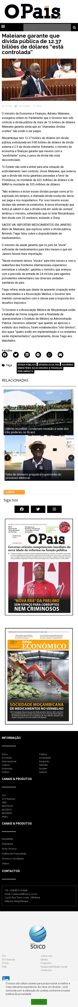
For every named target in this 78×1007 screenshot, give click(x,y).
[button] (3, 26)
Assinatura (7, 843)
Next (70, 412)
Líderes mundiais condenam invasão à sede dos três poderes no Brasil (37, 430)
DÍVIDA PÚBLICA (27, 364)
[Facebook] (22, 509)
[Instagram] (54, 509)
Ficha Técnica (9, 848)
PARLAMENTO (25, 371)
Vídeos (5, 863)
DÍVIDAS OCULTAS (49, 364)
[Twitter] (38, 509)
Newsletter (7, 838)
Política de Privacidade (14, 853)
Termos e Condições (13, 858)
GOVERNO (67, 364)
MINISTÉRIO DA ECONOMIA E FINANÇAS (40, 368)
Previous (7, 412)
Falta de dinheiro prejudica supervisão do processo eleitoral (33, 476)
